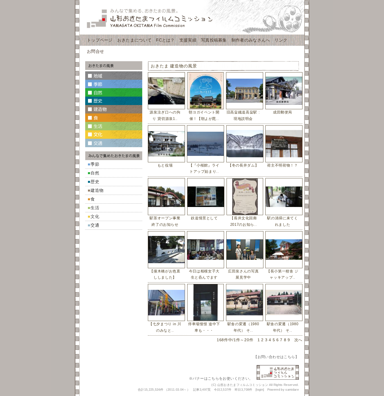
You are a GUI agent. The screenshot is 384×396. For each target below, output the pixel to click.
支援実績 (187, 40)
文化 (95, 216)
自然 (95, 172)
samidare (292, 389)
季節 (95, 164)
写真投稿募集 (214, 40)
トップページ (100, 40)
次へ (298, 340)
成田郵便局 (282, 112)
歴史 (95, 181)
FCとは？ (165, 40)
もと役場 (165, 165)
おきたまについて (134, 40)
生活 (95, 207)
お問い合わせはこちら (276, 357)
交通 (95, 225)
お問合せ (95, 51)
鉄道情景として (204, 218)
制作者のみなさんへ (250, 40)
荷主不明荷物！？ (282, 165)
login (259, 389)
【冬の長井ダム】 (243, 165)
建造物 (97, 190)
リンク (280, 40)
